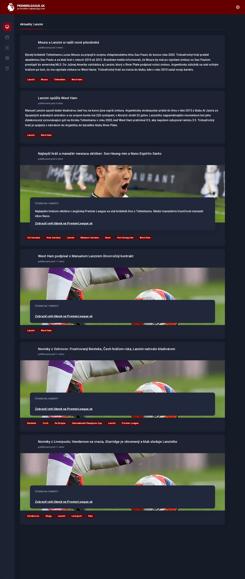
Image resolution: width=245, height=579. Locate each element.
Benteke (31, 423)
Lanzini (30, 79)
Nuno (108, 237)
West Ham (77, 79)
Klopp (48, 516)
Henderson (33, 516)
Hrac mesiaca (53, 237)
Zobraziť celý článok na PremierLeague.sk (64, 223)
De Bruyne (60, 423)
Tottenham (59, 79)
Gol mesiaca (33, 237)
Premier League (130, 423)
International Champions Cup (87, 423)
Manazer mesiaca (90, 237)
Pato (90, 516)
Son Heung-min (125, 237)
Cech (45, 423)
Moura (44, 79)
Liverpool (77, 516)
